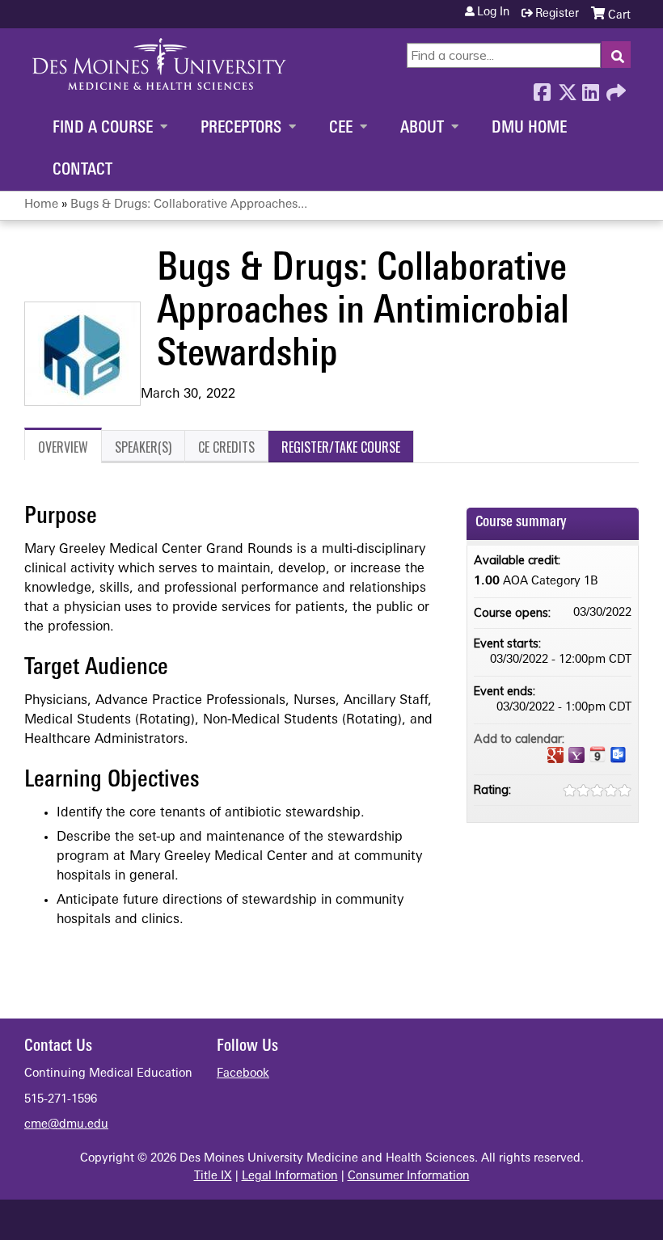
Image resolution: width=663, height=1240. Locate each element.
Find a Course (103, 128)
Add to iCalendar (597, 754)
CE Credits (226, 447)
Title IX (213, 1176)
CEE (341, 128)
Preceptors (241, 128)
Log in (493, 13)
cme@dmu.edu (66, 1125)
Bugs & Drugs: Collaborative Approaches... (188, 205)
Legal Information (290, 1176)
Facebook (542, 88)
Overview (63, 447)
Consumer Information (409, 1176)
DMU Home (529, 128)
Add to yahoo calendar (576, 755)
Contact (82, 170)
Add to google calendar (555, 755)
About (422, 128)
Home (41, 205)
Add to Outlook (618, 755)
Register (557, 14)
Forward (614, 88)
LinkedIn (590, 88)
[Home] (159, 63)
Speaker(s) (143, 447)
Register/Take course (340, 447)
